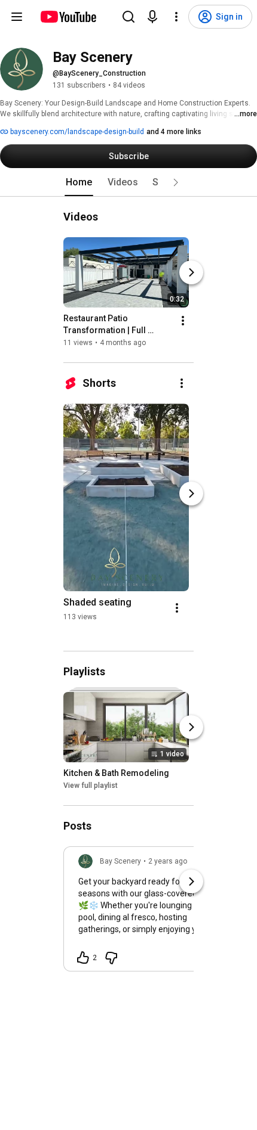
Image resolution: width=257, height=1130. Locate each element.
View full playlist (90, 785)
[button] (175, 182)
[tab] (79, 182)
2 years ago (167, 861)
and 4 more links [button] (173, 132)
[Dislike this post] (111, 957)
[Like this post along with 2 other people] (83, 957)
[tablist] (128, 182)
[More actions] (183, 321)
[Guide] (17, 17)
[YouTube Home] (68, 16)
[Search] (128, 17)
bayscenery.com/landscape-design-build (76, 132)
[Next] (191, 272)
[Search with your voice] (152, 17)
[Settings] (176, 17)
